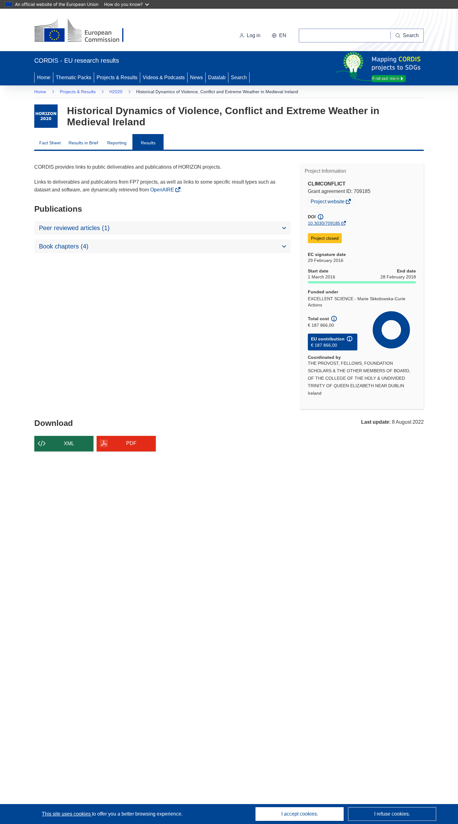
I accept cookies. (299, 814)
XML (69, 443)
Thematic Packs (73, 77)
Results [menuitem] (148, 142)
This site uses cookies (67, 814)
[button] (279, 35)
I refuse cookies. (392, 814)
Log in (253, 35)
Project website (328, 202)
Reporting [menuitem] (116, 142)
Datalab (217, 77)
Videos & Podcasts (164, 77)
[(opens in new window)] (84, 31)
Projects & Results (117, 77)
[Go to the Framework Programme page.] (46, 116)
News (196, 77)
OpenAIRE (162, 189)
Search (239, 77)
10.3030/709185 (324, 223)
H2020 (115, 91)
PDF (131, 443)
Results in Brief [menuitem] (83, 142)
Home (43, 77)
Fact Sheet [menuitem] (50, 142)
